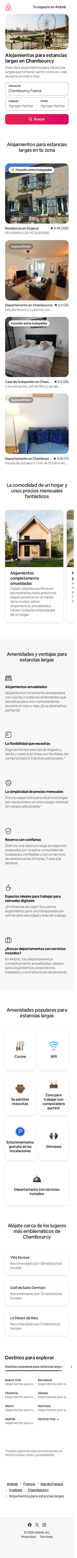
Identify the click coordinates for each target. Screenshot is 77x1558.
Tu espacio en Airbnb (49, 7)
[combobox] (37, 90)
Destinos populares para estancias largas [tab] (34, 1367)
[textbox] (21, 105)
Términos (46, 1537)
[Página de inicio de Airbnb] (8, 7)
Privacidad (28, 1537)
